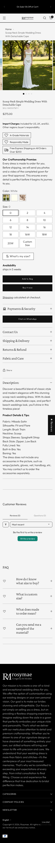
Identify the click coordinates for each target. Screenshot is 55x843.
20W (10, 243)
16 (44, 227)
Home (8, 29)
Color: (10, 191)
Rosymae (24, 824)
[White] (6, 197)
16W (27, 234)
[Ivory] (14, 197)
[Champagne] (22, 197)
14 (27, 227)
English (6, 820)
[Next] (50, 7)
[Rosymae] (27, 18)
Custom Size (27, 243)
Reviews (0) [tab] (15, 515)
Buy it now (28, 287)
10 (44, 220)
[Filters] (6, 524)
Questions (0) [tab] (40, 515)
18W (44, 234)
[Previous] (4, 7)
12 (10, 227)
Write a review (27, 538)
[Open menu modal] (4, 18)
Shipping (8, 297)
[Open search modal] (45, 18)
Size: (6, 206)
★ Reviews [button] (51, 425)
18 (10, 234)
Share (9, 370)
